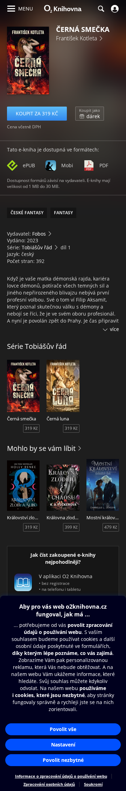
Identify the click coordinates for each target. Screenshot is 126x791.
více (114, 329)
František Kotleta (76, 38)
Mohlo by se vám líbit (41, 448)
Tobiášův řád (37, 247)
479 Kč (110, 527)
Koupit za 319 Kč (37, 113)
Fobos (39, 233)
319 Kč (31, 428)
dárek (89, 114)
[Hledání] (101, 9)
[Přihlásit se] (114, 9)
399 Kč (71, 527)
